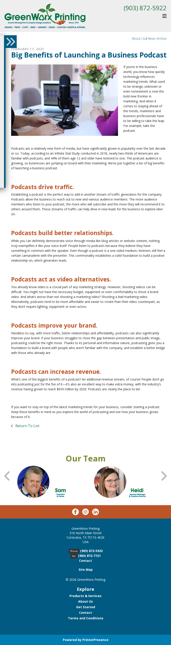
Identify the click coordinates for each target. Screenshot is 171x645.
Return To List (26, 425)
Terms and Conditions (85, 618)
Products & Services (85, 596)
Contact (85, 560)
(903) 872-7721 (89, 556)
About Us (138, 38)
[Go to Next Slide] (163, 476)
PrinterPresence (95, 640)
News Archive (157, 38)
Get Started (85, 607)
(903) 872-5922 (145, 8)
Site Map (86, 569)
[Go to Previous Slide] (7, 476)
